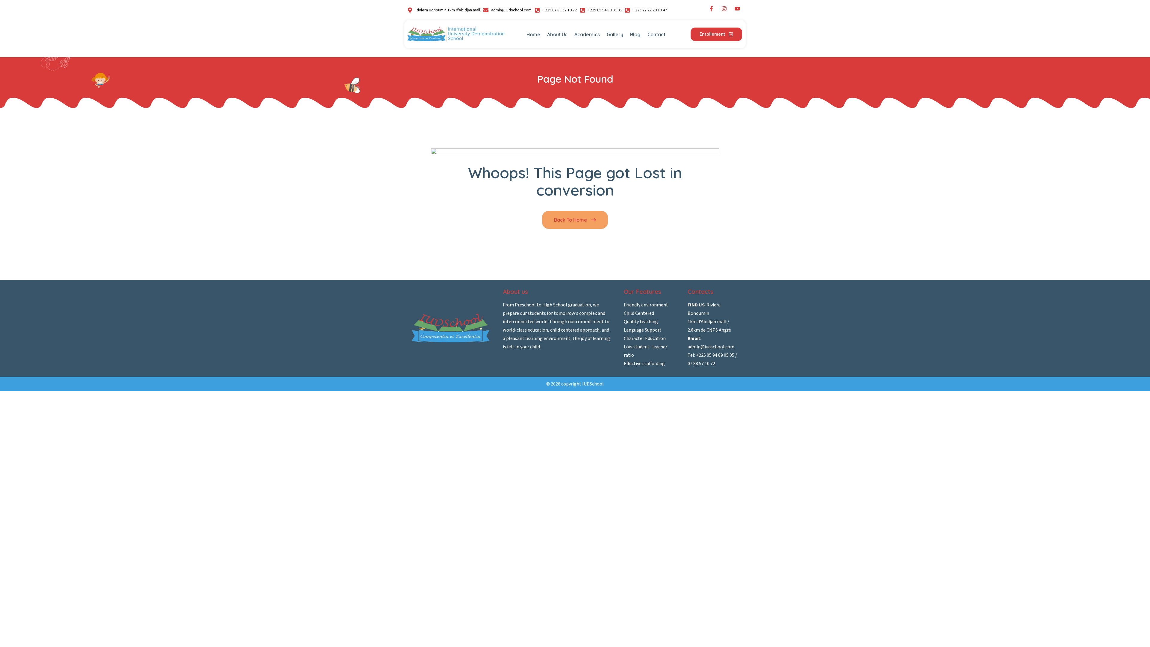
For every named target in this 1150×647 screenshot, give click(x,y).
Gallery (615, 34)
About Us (557, 34)
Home (533, 34)
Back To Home (571, 220)
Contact (656, 34)
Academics (587, 34)
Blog (635, 34)
